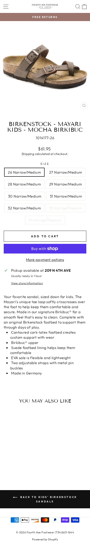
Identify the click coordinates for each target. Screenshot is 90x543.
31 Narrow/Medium (66, 196)
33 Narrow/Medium (65, 208)
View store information (27, 283)
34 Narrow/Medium (45, 220)
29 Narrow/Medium (65, 184)
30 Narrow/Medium (25, 196)
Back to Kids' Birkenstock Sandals (48, 499)
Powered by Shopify (45, 539)
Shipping (28, 154)
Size (45, 163)
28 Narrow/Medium (24, 184)
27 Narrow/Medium (65, 172)
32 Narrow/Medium (24, 208)
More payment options (45, 259)
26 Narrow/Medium (24, 172)
